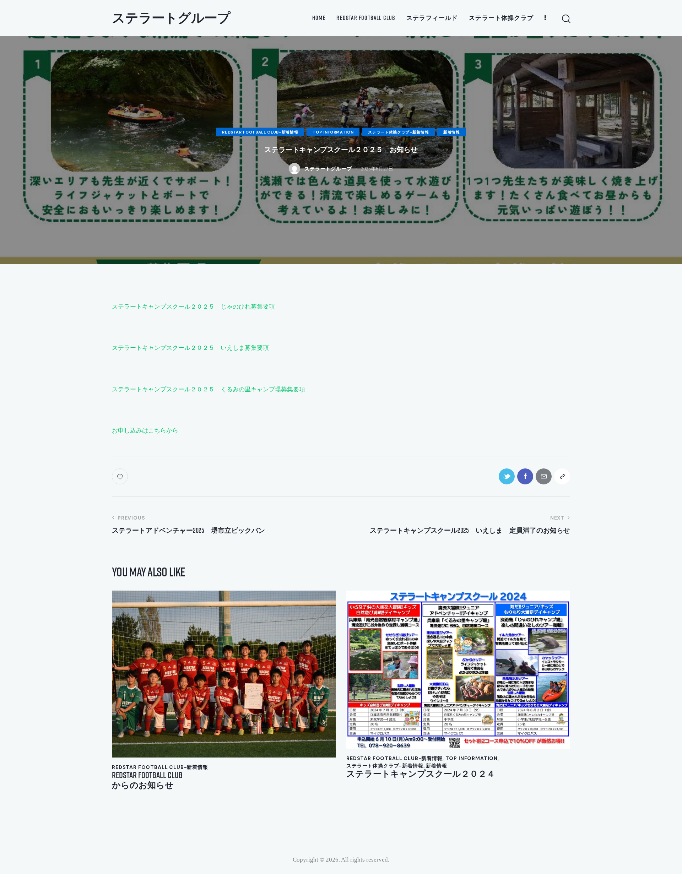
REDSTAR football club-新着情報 (260, 131)
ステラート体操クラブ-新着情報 (398, 131)
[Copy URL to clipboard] (562, 476)
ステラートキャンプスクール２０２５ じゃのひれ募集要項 (193, 306)
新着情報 (451, 131)
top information (333, 131)
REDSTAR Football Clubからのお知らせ (147, 780)
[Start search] (565, 19)
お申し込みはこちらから (145, 430)
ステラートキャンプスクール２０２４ (420, 774)
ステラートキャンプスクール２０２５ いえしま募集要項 (190, 347)
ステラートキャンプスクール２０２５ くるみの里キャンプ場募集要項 (208, 389)
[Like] (120, 476)
